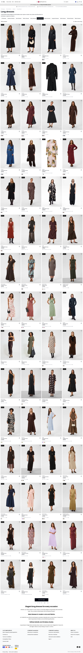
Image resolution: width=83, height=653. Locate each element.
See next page (41, 599)
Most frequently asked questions (10, 632)
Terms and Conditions (13, 651)
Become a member (53, 634)
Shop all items (8, 9)
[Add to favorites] (19, 25)
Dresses (14, 9)
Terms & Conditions (7, 636)
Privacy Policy (5, 651)
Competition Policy (7, 639)
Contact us (5, 634)
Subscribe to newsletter (32, 632)
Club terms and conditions (54, 636)
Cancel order (6, 641)
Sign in (50, 639)
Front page (3, 9)
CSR (71, 636)
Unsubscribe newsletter (32, 634)
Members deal (17, 1)
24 (44, 603)
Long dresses (19, 9)
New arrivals (9, 1)
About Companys (74, 632)
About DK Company (75, 634)
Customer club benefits (54, 632)
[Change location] (76, 2)
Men (13, 1)
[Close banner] (81, 5)
